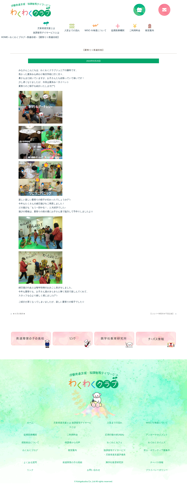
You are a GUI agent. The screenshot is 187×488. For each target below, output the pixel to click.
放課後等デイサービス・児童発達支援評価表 (114, 452)
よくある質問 (30, 462)
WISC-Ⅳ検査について (95, 30)
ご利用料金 (134, 30)
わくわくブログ (30, 450)
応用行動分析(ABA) (114, 434)
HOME (4, 37)
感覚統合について (30, 442)
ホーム (30, 422)
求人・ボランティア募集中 (157, 450)
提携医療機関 (117, 30)
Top (170, 475)
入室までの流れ (72, 30)
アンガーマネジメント (157, 434)
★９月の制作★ (17, 314)
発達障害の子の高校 (72, 462)
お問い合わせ (93, 470)
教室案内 (149, 30)
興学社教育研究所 (114, 462)
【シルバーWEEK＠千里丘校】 (163, 314)
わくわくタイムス (157, 442)
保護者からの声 (72, 442)
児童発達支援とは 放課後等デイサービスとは (46, 30)
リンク (30, 470)
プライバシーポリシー (157, 470)
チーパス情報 (156, 462)
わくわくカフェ (114, 442)
